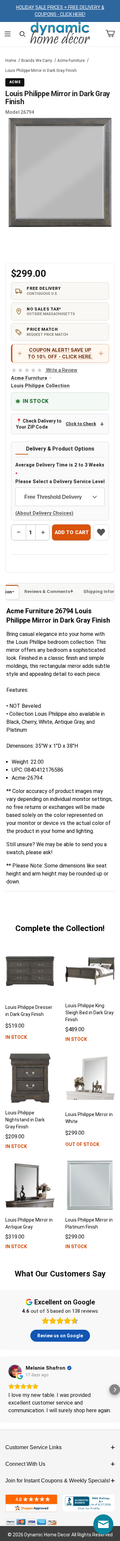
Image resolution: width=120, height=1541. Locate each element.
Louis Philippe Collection (40, 386)
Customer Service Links (33, 1447)
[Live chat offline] (103, 1524)
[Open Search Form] (22, 34)
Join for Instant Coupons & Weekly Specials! (57, 1480)
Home (10, 60)
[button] (5, 1389)
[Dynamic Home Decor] (60, 33)
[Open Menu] (7, 34)
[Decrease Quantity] (18, 532)
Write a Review (44, 370)
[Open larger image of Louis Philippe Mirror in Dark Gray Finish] (60, 172)
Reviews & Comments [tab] (47, 591)
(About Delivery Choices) (44, 513)
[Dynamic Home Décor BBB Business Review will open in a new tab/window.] (89, 1503)
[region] (60, 244)
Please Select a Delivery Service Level (60, 481)
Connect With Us (25, 1464)
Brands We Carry (36, 60)
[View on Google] (15, 1371)
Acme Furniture (71, 60)
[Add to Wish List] (101, 532)
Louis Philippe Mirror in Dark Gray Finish (41, 70)
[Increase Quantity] (42, 532)
